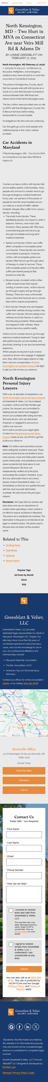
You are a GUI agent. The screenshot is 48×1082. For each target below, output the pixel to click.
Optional (10, 555)
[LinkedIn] (27, 1027)
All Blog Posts (13, 545)
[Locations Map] (24, 713)
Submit (24, 969)
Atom (24, 580)
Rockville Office (24, 749)
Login (31, 1073)
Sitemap (7, 1073)
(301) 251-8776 (30, 683)
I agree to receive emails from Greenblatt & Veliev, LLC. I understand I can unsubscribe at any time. (27, 951)
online (6, 683)
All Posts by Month (24, 575)
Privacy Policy (21, 932)
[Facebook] (19, 1027)
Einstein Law (9, 1067)
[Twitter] (35, 1027)
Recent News (13, 561)
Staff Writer (11, 550)
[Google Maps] (11, 1027)
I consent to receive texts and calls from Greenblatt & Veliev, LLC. (26, 921)
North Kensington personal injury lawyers (24, 398)
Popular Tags (24, 570)
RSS (24, 584)
